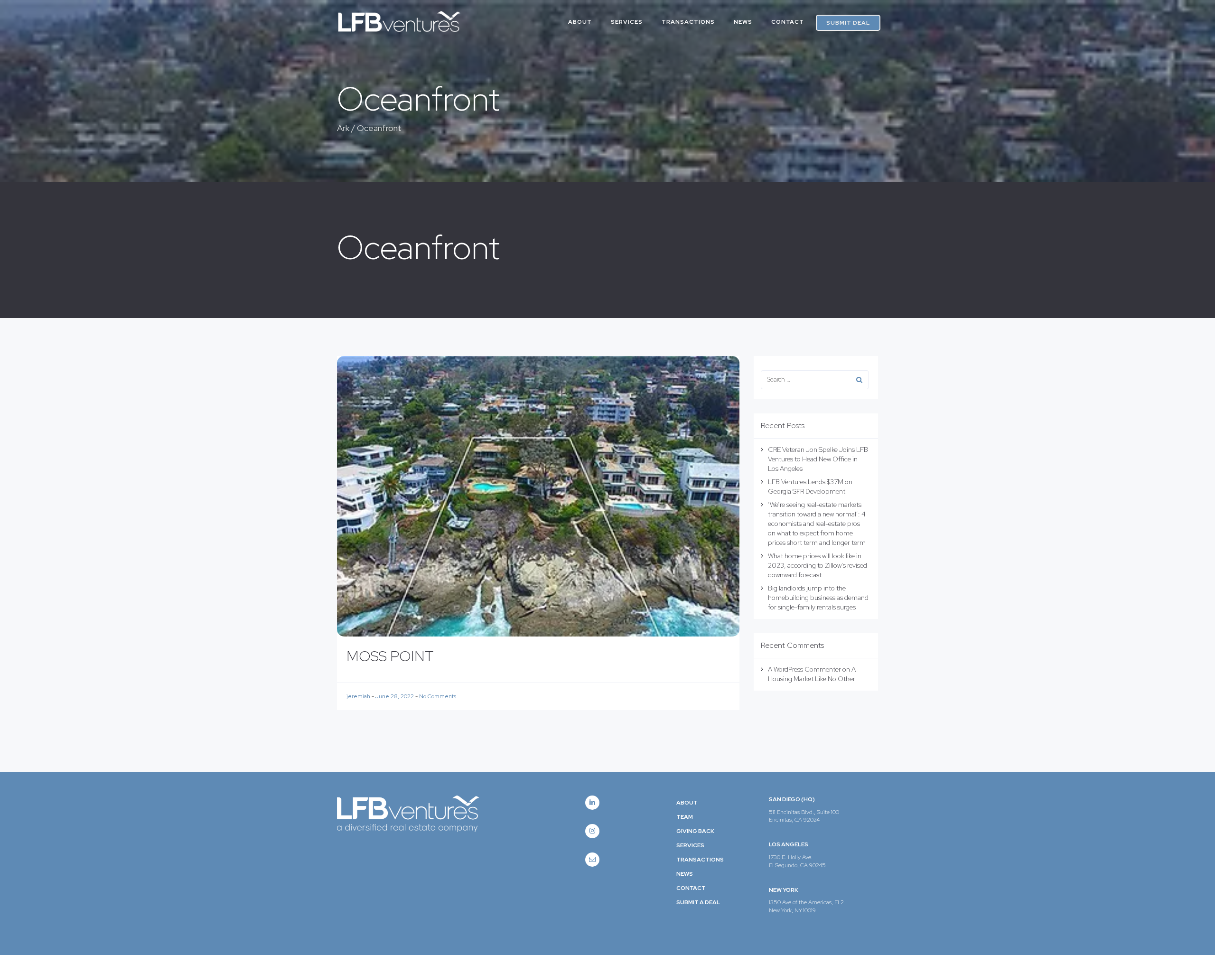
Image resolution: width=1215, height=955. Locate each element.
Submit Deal (848, 23)
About (687, 802)
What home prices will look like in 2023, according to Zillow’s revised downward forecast (817, 565)
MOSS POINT (389, 655)
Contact (787, 22)
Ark (343, 127)
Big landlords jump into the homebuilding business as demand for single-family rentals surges (818, 597)
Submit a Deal (698, 902)
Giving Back (695, 831)
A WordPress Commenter (804, 669)
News (684, 874)
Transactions (688, 22)
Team (684, 817)
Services (627, 22)
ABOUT (580, 22)
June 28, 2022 (395, 696)
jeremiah (359, 696)
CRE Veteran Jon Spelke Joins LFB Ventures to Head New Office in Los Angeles (818, 459)
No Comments (437, 696)
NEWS (743, 22)
